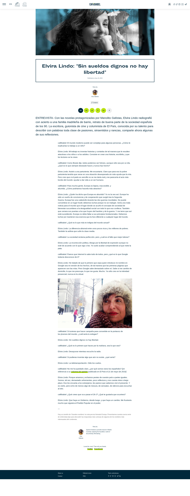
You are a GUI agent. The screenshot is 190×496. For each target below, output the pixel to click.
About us (60, 473)
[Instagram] (179, 4)
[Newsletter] (186, 4)
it (109, 110)
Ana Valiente (95, 96)
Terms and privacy (113, 473)
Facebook (98, 449)
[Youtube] (182, 4)
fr (97, 110)
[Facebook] (174, 4)
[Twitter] (177, 4)
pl (92, 110)
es (10, 4)
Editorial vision (87, 473)
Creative (95, 102)
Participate (17, 5)
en (104, 110)
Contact (60, 476)
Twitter (90, 449)
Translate (24, 5)
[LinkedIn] (120, 476)
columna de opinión (79, 372)
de (86, 110)
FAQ (84, 476)
